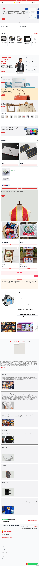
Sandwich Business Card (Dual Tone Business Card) (4, 43)
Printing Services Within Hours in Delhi (7, 482)
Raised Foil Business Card (11, 43)
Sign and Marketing (4, 430)
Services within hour (5, 374)
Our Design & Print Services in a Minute (9, 376)
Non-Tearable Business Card (19, 43)
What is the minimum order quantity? (23, 307)
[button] (2, 0)
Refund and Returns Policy (5, 549)
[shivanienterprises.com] (17, 2)
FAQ (2, 558)
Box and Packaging (4, 447)
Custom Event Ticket (4, 240)
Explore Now (2, 71)
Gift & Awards (4, 465)
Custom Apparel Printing (5, 499)
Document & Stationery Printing (6, 393)
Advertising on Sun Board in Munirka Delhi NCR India (24, 334)
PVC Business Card (26, 43)
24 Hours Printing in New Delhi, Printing (6, 332)
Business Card (36, 33)
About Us (3, 560)
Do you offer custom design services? (23, 304)
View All (37, 113)
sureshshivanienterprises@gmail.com (7, 537)
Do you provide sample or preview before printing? (26, 314)
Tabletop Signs (3, 264)
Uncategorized (19, 332)
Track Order (3, 559)
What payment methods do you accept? (24, 316)
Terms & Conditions (30, 528)
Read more (10, 268)
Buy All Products (19, 188)
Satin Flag (21, 240)
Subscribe (35, 526)
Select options (6, 40)
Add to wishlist (6, 36)
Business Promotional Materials (6, 413)
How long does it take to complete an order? (24, 309)
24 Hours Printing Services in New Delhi (8, 333)
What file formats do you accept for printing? (25, 311)
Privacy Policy (3, 547)
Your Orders (3, 546)
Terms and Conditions (4, 548)
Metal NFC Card (34, 42)
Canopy (21, 264)
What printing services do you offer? (23, 298)
